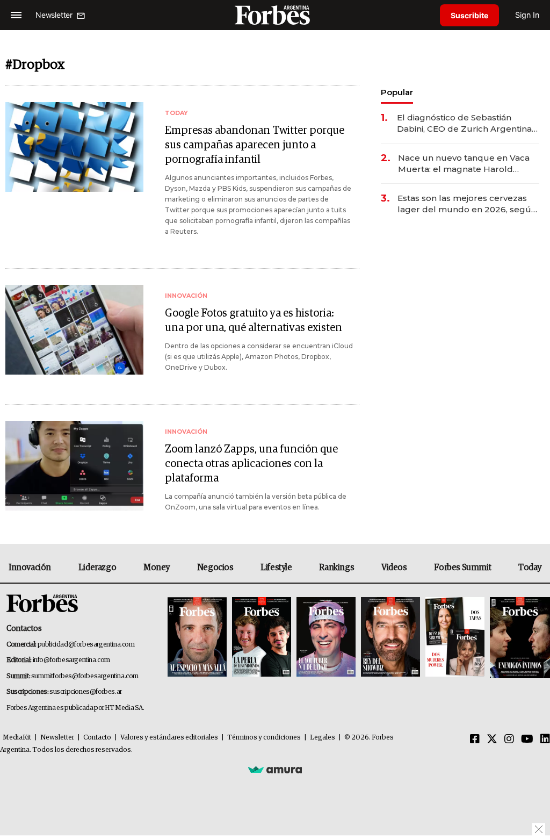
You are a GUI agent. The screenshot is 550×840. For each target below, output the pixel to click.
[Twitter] (492, 739)
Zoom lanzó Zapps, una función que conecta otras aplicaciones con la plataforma (251, 464)
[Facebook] (475, 739)
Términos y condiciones (264, 737)
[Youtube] (527, 739)
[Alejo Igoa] (326, 637)
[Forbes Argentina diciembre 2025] (390, 637)
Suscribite (469, 15)
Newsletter (57, 737)
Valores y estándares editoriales (169, 737)
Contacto (97, 737)
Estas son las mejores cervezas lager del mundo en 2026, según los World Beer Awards (467, 204)
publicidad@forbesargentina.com (86, 644)
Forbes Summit (462, 567)
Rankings (336, 567)
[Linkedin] (545, 739)
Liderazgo (97, 567)
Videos (394, 567)
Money (156, 567)
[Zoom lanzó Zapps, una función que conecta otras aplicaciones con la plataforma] (74, 466)
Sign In (527, 14)
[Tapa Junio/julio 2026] (197, 637)
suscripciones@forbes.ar (85, 691)
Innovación (30, 567)
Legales (322, 737)
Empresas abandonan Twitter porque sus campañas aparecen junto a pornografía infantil (254, 145)
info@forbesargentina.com (71, 660)
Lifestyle (276, 567)
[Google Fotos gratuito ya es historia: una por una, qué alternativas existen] (74, 330)
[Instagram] (509, 739)
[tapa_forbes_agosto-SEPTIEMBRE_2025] (518, 637)
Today (529, 567)
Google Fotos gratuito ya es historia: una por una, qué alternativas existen (253, 320)
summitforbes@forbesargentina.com (85, 676)
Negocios (215, 567)
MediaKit (17, 737)
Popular (397, 92)
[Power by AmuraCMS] (275, 769)
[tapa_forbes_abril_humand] (261, 637)
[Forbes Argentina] (275, 14)
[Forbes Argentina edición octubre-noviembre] (455, 637)
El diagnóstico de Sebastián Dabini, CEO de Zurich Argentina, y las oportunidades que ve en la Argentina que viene (465, 123)
